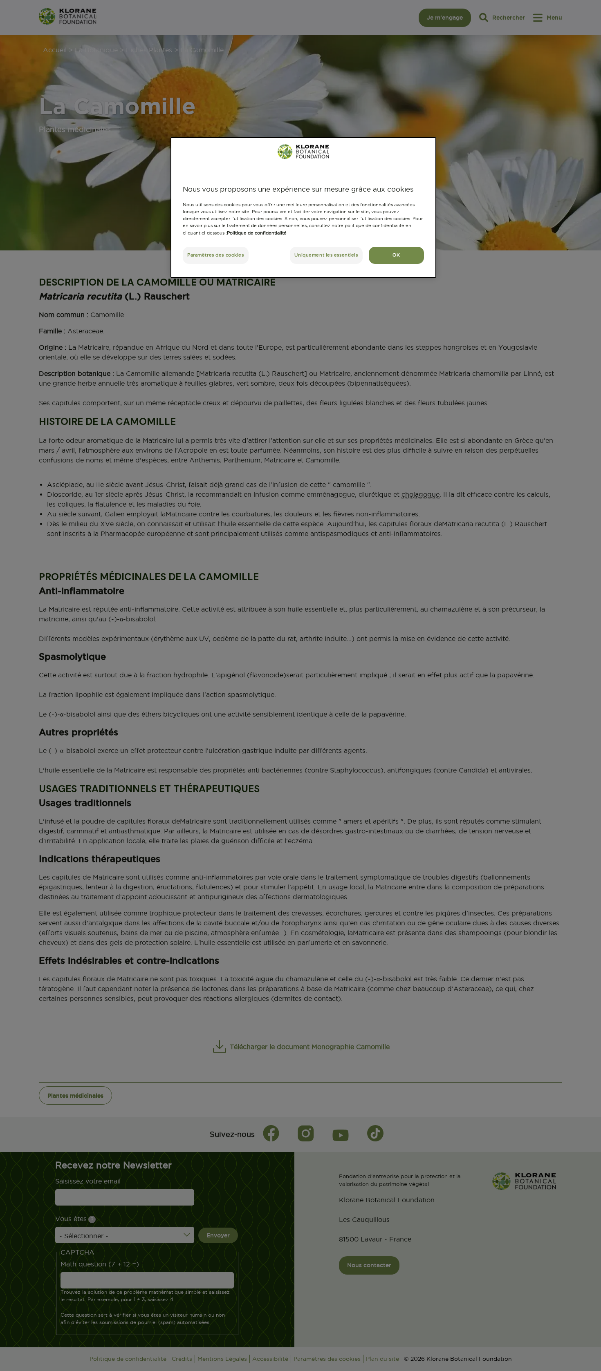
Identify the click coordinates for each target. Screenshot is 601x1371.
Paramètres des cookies (215, 254)
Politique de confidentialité (257, 232)
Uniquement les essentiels (326, 254)
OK (396, 254)
